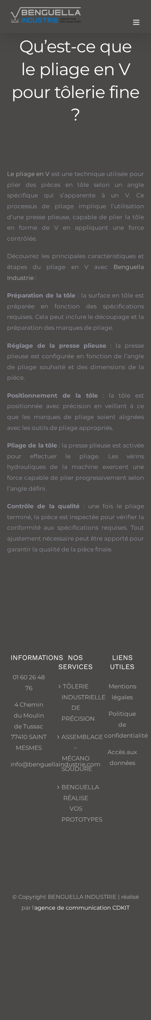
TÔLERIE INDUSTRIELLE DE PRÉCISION (75, 702)
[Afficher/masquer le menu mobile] (136, 22)
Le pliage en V (28, 173)
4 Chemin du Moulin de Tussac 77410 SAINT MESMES (29, 726)
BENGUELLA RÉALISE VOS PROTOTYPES (75, 803)
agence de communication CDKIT (82, 907)
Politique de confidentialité (126, 724)
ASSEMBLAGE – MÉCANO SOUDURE (75, 753)
